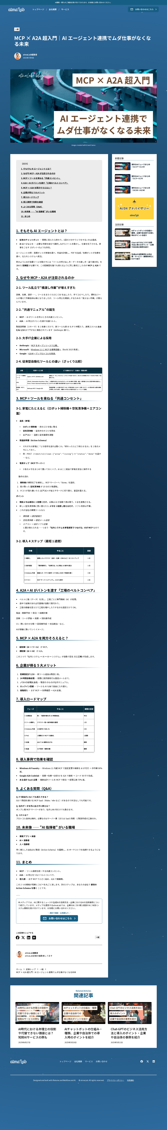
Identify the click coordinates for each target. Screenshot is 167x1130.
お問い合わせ (101, 1061)
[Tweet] (23, 937)
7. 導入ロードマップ (30, 197)
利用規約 (130, 1080)
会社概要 (53, 9)
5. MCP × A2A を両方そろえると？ (36, 187)
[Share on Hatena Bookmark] (34, 937)
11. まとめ (25, 216)
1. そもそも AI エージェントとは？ (36, 168)
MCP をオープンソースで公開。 (45, 345)
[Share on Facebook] (17, 937)
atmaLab (16, 9)
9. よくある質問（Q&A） (32, 206)
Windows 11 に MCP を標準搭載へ (46, 349)
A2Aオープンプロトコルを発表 (41, 353)
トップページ (38, 9)
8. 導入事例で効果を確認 (32, 201)
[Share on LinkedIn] (28, 937)
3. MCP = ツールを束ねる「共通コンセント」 (41, 178)
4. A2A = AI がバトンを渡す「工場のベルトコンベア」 (44, 182)
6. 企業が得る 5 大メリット (33, 192)
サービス (65, 9)
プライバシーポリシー (115, 1080)
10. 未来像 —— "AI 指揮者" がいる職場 (38, 211)
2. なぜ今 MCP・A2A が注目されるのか (38, 173)
